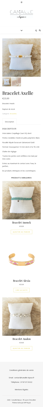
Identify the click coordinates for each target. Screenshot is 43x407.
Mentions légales (21, 389)
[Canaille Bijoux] (21, 14)
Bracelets (13, 114)
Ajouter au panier (21, 232)
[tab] (9, 122)
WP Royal (27, 403)
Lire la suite (22, 290)
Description (9, 122)
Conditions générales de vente (21, 370)
